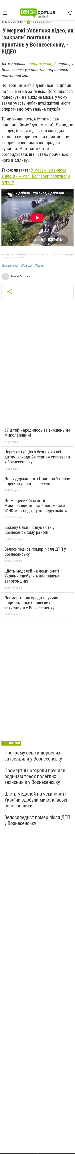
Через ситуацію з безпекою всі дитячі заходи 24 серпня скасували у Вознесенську (37, 456)
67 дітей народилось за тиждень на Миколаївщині (37, 433)
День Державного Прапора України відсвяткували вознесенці (37, 481)
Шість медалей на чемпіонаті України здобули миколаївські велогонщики (32, 576)
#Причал (39, 265)
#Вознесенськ (9, 265)
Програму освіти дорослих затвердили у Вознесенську (33, 756)
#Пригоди (26, 265)
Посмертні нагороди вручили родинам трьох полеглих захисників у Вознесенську (31, 602)
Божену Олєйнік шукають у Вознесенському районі (29, 530)
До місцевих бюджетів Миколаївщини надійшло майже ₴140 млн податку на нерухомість (35, 505)
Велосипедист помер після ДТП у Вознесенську (35, 552)
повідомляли (39, 63)
